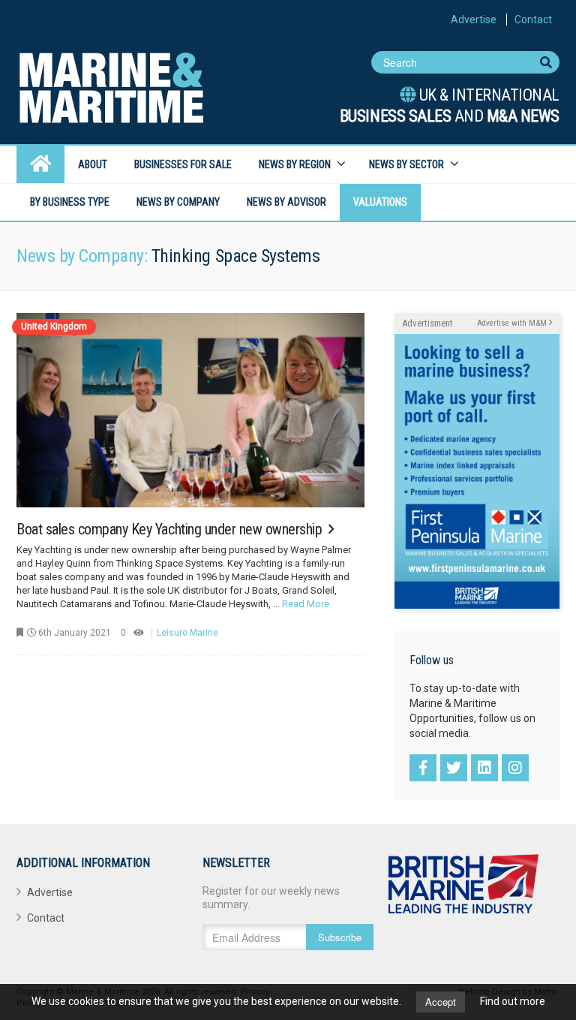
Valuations (380, 202)
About (92, 164)
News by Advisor (286, 202)
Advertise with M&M (513, 323)
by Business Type (70, 202)
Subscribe (340, 937)
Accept (440, 1001)
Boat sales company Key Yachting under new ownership (171, 529)
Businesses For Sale (183, 164)
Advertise (473, 20)
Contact (533, 20)
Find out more (512, 1001)
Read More (305, 603)
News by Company (178, 202)
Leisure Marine (187, 632)
